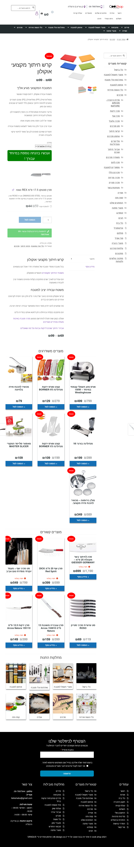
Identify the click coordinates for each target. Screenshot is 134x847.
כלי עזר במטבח (37, 246)
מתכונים (119, 253)
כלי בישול (118, 69)
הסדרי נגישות (119, 823)
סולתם (120, 233)
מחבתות (114, 27)
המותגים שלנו (116, 202)
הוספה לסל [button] (82, 406)
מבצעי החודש (55, 826)
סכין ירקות (115, 110)
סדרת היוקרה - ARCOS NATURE (113, 102)
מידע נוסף (82, 576)
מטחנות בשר (114, 187)
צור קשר (121, 827)
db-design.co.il (60, 836)
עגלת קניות (77, 13)
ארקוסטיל (118, 227)
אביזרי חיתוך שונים (114, 151)
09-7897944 (95, 6)
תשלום (118, 18)
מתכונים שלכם (101, 13)
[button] (41, 174)
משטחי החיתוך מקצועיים (53, 272)
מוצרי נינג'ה (117, 243)
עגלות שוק (56, 808)
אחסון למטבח (76, 27)
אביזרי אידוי (56, 812)
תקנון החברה (119, 801)
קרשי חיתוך (25, 246)
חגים (99, 18)
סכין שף (116, 115)
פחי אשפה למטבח (53, 804)
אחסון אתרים (46, 836)
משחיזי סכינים (113, 157)
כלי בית (119, 222)
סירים (126, 27)
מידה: (49, 142)
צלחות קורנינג (116, 248)
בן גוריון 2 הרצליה (76, 6)
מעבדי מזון (56, 822)
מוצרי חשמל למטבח (96, 27)
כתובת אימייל (67, 749)
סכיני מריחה (114, 177)
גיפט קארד (109, 18)
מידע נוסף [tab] (90, 266)
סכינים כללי (114, 172)
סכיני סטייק (114, 182)
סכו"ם (58, 815)
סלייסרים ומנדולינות (115, 143)
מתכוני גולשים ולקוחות (116, 260)
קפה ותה (119, 197)
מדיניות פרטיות (118, 816)
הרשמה (67, 773)
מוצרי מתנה (111, 30)
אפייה (124, 30)
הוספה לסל (30, 219)
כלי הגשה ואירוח (35, 27)
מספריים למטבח (112, 167)
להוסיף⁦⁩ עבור (37, 206)
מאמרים (88, 13)
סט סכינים (115, 125)
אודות (112, 13)
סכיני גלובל (114, 121)
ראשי (119, 13)
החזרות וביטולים (118, 819)
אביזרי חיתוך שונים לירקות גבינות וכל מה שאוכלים (42, 328)
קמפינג (119, 212)
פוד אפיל (119, 238)
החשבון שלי (120, 812)
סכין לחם (115, 162)
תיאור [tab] (92, 258)
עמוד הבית (121, 39)
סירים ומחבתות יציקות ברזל (51, 800)
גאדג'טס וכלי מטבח (56, 27)
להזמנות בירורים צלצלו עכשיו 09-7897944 (33, 233)
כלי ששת (57, 819)
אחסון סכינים (113, 136)
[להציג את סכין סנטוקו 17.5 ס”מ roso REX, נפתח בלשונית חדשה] (13, 190)
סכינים (20, 27)
